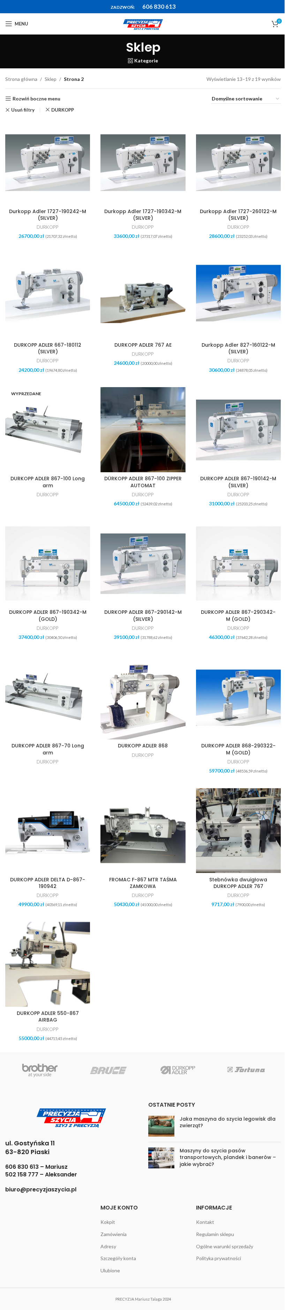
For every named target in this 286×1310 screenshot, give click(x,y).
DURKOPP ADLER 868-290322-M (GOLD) (238, 749)
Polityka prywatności (218, 1258)
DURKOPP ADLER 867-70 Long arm (48, 749)
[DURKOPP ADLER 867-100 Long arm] (47, 429)
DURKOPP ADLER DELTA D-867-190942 (47, 883)
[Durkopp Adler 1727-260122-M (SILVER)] (238, 162)
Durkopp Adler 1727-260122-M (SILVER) (238, 215)
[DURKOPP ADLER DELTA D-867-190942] (47, 830)
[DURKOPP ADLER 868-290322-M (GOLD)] (238, 697)
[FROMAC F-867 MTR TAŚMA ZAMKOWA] (142, 830)
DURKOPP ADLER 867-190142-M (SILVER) (238, 482)
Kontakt (205, 1222)
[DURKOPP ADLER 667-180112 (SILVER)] (47, 296)
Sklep (51, 79)
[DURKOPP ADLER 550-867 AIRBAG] (47, 964)
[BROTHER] (39, 1069)
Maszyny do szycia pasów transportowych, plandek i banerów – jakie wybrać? (228, 1157)
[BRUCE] (108, 1069)
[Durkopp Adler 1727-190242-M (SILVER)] (47, 162)
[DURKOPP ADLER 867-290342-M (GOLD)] (238, 563)
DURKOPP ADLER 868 (143, 745)
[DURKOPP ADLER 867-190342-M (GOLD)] (47, 563)
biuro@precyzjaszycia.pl (40, 1189)
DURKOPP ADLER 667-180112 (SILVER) (47, 348)
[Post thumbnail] (161, 1126)
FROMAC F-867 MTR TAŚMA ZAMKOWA (143, 883)
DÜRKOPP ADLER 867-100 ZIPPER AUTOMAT (143, 482)
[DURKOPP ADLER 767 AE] (142, 296)
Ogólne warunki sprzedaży (224, 1246)
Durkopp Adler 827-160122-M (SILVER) (238, 348)
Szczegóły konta (118, 1258)
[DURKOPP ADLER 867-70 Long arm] (47, 697)
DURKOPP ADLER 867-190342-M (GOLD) (47, 616)
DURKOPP (62, 110)
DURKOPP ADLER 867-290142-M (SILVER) (143, 616)
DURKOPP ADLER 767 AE (143, 344)
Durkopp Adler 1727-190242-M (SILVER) (47, 215)
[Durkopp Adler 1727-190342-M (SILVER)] (142, 162)
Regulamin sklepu (215, 1234)
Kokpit (107, 1222)
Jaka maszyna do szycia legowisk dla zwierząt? (228, 1122)
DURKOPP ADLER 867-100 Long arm (47, 482)
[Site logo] (143, 23)
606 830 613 (159, 6)
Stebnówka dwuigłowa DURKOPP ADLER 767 (238, 883)
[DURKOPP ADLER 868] (142, 697)
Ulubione (110, 1270)
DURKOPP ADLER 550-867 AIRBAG (48, 1017)
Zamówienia (113, 1234)
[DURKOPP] (177, 1069)
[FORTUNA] (246, 1069)
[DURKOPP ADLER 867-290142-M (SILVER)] (142, 563)
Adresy (108, 1246)
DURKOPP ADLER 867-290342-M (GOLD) (238, 616)
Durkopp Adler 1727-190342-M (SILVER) (142, 215)
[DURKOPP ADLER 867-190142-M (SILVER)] (238, 429)
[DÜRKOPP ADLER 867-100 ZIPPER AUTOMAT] (142, 429)
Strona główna (21, 79)
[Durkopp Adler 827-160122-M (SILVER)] (238, 296)
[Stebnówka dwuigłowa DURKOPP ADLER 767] (238, 830)
